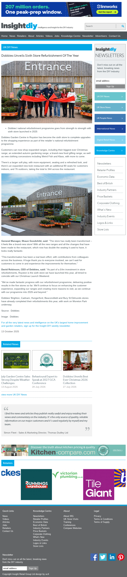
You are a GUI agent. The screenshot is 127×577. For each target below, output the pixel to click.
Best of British (105, 183)
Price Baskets (104, 196)
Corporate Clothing (108, 203)
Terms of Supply (102, 522)
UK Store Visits (71, 519)
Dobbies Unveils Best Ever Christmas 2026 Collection (75, 380)
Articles (40, 36)
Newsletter (87, 36)
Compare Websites (73, 528)
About (31, 36)
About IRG (69, 516)
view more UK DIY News (14, 394)
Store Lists (103, 229)
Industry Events (106, 216)
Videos (49, 36)
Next (95, 496)
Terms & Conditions (103, 519)
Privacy (97, 516)
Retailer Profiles (106, 170)
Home (4, 36)
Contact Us (114, 36)
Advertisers (101, 36)
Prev (3, 496)
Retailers (21, 36)
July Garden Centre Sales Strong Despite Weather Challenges (15, 380)
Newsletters (104, 163)
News (12, 36)
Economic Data (105, 176)
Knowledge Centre (71, 36)
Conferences (70, 525)
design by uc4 (42, 574)
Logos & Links (105, 222)
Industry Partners (106, 190)
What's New (104, 209)
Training (67, 522)
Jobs (56, 36)
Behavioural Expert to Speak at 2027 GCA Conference (44, 380)
